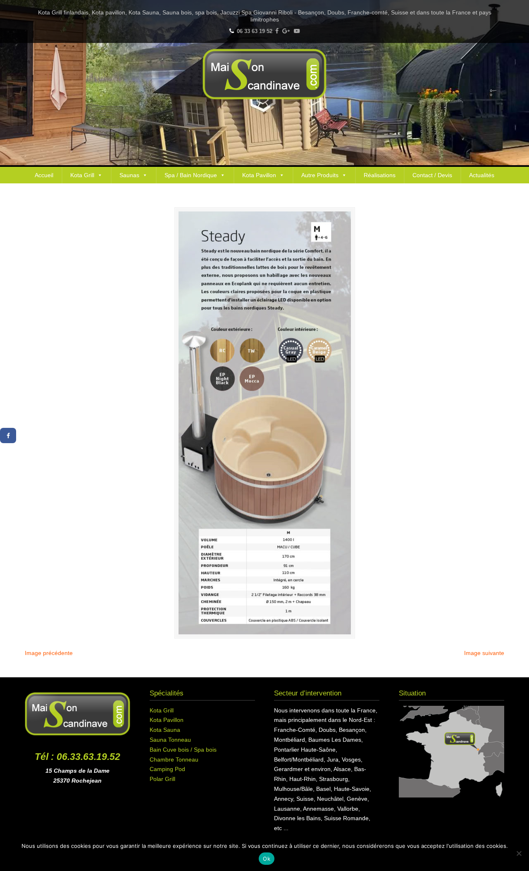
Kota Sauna (165, 729)
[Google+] (286, 31)
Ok (266, 858)
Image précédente (49, 653)
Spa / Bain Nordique (190, 175)
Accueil (44, 175)
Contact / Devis (432, 175)
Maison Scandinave (264, 74)
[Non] (519, 853)
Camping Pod (167, 769)
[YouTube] (297, 31)
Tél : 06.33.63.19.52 (77, 756)
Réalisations (380, 175)
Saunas (129, 175)
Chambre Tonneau (174, 759)
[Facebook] (277, 31)
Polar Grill (162, 779)
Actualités (481, 175)
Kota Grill (82, 175)
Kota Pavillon (259, 175)
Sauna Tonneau (170, 739)
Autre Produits (319, 175)
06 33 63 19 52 (254, 31)
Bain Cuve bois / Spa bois (183, 749)
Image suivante (484, 653)
